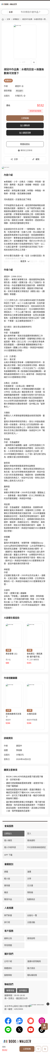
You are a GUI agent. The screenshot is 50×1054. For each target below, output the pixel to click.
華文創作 (19, 91)
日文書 (30, 885)
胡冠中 (18, 86)
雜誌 (6, 892)
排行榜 (7, 922)
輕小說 (7, 878)
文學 (8, 19)
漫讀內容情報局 (34, 961)
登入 (29, 833)
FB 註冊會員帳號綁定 (36, 847)
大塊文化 (19, 96)
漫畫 (29, 872)
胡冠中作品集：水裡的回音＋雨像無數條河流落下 (35, 19)
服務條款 (8, 975)
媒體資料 (8, 968)
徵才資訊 (31, 968)
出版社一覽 (32, 915)
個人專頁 (8, 840)
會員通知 (31, 840)
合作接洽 (23, 990)
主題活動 (31, 922)
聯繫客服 (10, 990)
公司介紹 (8, 961)
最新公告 (8, 938)
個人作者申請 (10, 847)
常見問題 (8, 945)
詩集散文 (16, 19)
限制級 (30, 892)
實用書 (7, 885)
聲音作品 (8, 899)
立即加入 (8, 833)
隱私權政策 (32, 975)
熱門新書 (8, 915)
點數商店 (31, 899)
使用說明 (31, 938)
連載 (6, 872)
